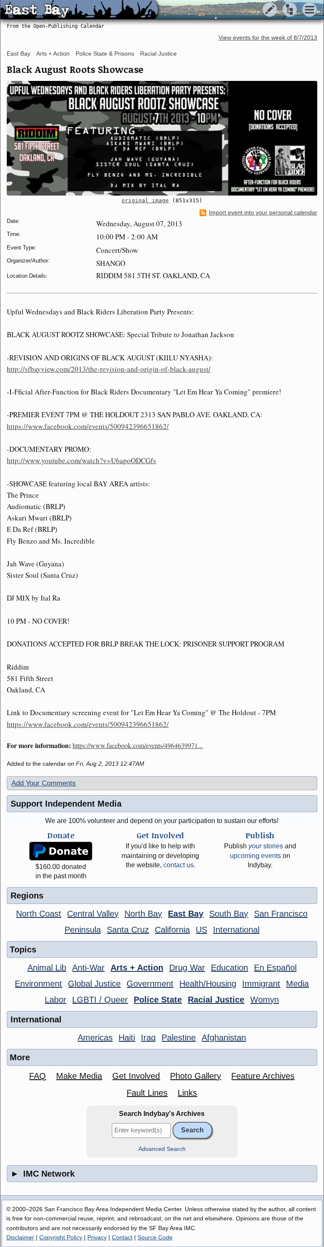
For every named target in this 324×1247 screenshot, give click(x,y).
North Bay (143, 913)
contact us (178, 865)
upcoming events (255, 855)
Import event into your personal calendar (263, 212)
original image (145, 200)
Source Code (155, 1237)
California (172, 929)
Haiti (127, 1037)
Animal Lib (46, 967)
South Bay (228, 913)
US (201, 929)
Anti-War (88, 967)
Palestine (179, 1037)
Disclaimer (20, 1237)
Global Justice (94, 983)
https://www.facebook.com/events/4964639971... (138, 745)
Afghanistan (224, 1037)
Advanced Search (162, 1149)
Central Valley (93, 913)
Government (150, 983)
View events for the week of (268, 38)
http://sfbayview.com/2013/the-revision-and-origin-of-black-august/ (109, 369)
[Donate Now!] (61, 851)
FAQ (37, 1076)
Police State (158, 999)
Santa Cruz (128, 929)
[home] (79, 10)
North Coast (38, 913)
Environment (38, 983)
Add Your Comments (43, 783)
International (236, 929)
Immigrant (261, 983)
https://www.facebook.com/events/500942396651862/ (88, 426)
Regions (27, 895)
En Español (275, 967)
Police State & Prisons (105, 53)
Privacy (97, 1237)
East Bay (18, 53)
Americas (95, 1037)
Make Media (79, 1076)
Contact (122, 1237)
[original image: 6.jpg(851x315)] (162, 138)
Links (187, 1092)
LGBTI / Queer (100, 999)
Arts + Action (53, 53)
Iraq (148, 1037)
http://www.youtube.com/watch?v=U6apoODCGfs (81, 460)
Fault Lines (147, 1092)
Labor (55, 999)
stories (265, 846)
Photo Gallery (195, 1076)
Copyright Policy (60, 1237)
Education (229, 967)
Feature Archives (262, 1076)
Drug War (187, 967)
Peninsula (83, 929)
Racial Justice (158, 53)
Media (297, 983)
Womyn (264, 999)
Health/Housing (207, 983)
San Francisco (281, 913)
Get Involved (136, 1076)
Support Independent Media (66, 803)
